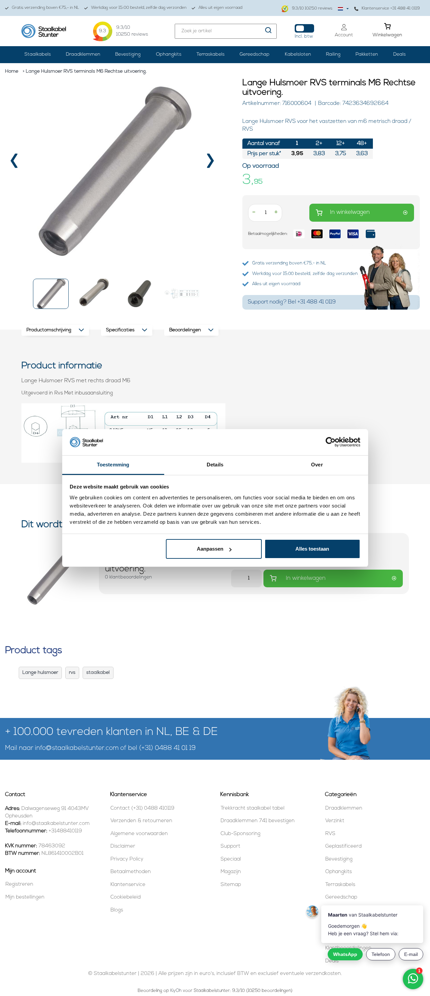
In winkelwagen (350, 212)
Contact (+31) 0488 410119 (142, 808)
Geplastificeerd (343, 846)
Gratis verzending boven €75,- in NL (45, 8)
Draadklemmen (83, 54)
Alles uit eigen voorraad (220, 8)
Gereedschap (255, 54)
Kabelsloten (298, 54)
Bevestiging (128, 54)
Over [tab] (317, 464)
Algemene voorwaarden (139, 833)
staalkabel (98, 672)
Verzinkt (334, 821)
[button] (51, 294)
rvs (72, 672)
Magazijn (231, 871)
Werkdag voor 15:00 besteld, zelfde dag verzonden (139, 8)
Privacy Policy (126, 859)
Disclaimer (122, 846)
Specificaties (120, 330)
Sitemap (231, 884)
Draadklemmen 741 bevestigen (258, 821)
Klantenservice (127, 884)
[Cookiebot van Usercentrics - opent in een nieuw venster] (330, 442)
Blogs (116, 910)
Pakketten (367, 54)
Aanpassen (210, 549)
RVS (330, 833)
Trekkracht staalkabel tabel (253, 808)
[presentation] (14, 163)
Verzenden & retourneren (141, 821)
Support (230, 846)
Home (11, 71)
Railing (333, 54)
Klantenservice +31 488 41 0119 (391, 8)
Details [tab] (215, 464)
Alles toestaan (312, 549)
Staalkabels (37, 54)
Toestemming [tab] (113, 464)
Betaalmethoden (130, 871)
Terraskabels (210, 54)
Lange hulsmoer (40, 672)
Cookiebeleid (125, 897)
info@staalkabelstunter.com (77, 748)
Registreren (19, 884)
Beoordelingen (185, 330)
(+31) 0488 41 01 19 (167, 748)
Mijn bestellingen (25, 897)
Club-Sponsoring (240, 833)
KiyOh (176, 991)
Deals (399, 54)
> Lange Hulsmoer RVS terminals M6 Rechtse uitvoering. (85, 71)
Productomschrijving (49, 330)
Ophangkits (169, 54)
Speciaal (231, 859)
